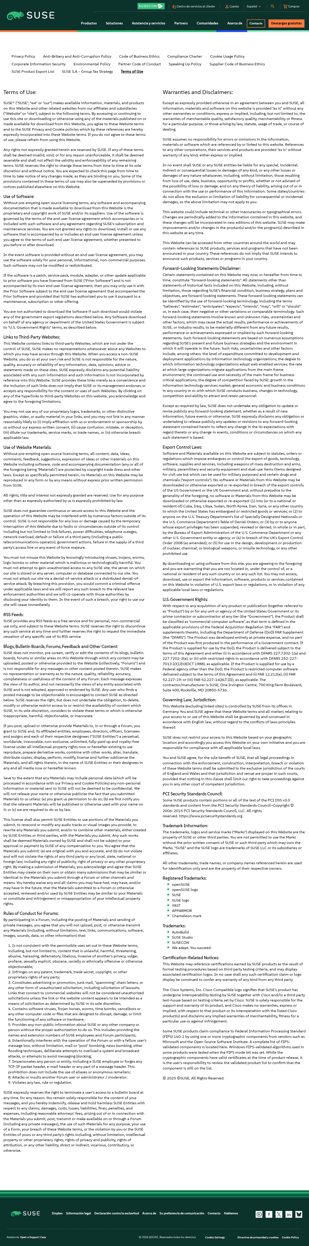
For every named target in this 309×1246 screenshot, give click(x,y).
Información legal (78, 1213)
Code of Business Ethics (139, 56)
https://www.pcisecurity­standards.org (210, 816)
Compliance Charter (184, 56)
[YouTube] (259, 1214)
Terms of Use (132, 71)
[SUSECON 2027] (151, 6)
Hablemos (231, 1213)
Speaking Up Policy (185, 64)
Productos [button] (89, 23)
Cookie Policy (290, 1237)
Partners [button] (181, 23)
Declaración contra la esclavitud (116, 1213)
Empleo (57, 1213)
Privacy (38, 129)
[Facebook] (269, 1214)
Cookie (58, 129)
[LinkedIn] (288, 1214)
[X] (279, 1214)
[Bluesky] (298, 1214)
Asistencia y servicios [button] (148, 23)
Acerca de (149, 1213)
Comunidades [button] (207, 23)
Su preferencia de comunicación (181, 1213)
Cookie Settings (215, 1237)
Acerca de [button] (234, 23)
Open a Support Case (33, 1237)
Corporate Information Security (39, 64)
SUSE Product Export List (33, 71)
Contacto (214, 1213)
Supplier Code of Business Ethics (237, 64)
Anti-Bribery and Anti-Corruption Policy (77, 56)
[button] (152, 4)
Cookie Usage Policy (227, 56)
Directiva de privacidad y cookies (258, 1237)
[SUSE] (27, 1213)
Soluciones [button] (114, 23)
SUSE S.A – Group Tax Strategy (87, 71)
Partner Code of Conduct (139, 64)
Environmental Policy (92, 64)
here (223, 1047)
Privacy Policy (23, 56)
